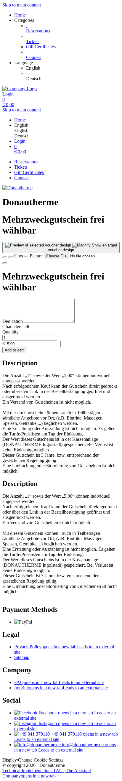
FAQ (59, 682)
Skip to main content (21, 4)
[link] (73, 68)
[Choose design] (10, 257)
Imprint (61, 687)
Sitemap (21, 657)
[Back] (4, 257)
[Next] (4, 263)
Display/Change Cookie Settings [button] (32, 759)
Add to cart (14, 350)
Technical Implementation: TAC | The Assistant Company (46, 773)
